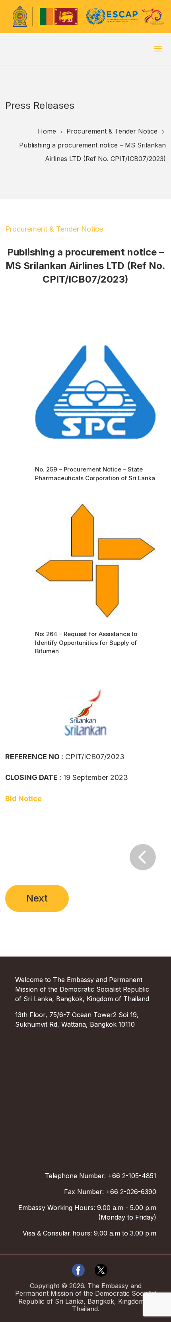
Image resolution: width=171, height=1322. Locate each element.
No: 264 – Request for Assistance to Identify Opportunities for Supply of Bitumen (86, 642)
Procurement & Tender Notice (54, 229)
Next (37, 898)
